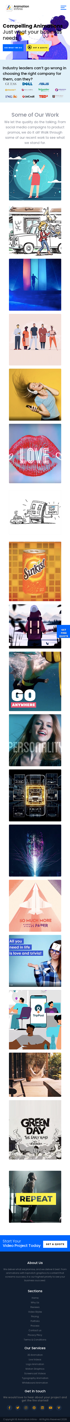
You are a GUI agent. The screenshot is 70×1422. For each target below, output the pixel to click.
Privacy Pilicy (35, 1335)
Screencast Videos (35, 1373)
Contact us (35, 1330)
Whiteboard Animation (35, 1382)
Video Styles (35, 1311)
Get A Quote (55, 1244)
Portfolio (35, 1321)
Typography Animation (35, 1378)
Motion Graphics (35, 1368)
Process (35, 1325)
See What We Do (13, 48)
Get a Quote (40, 48)
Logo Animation (35, 1364)
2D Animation (35, 1354)
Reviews (35, 1307)
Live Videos (35, 1359)
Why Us (35, 1302)
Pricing (35, 1316)
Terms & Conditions (35, 1339)
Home (35, 1297)
